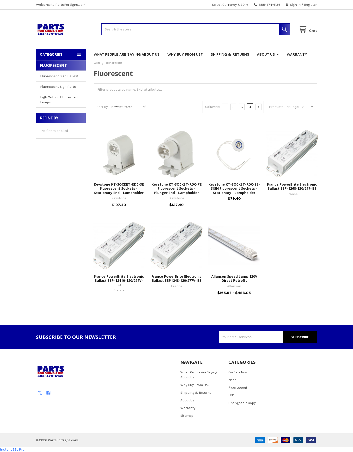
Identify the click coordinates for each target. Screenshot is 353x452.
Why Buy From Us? (185, 54)
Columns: (212, 107)
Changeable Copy (242, 403)
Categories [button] (51, 54)
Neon (232, 380)
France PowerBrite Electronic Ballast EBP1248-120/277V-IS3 (176, 278)
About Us (266, 54)
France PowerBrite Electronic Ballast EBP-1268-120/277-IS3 (292, 186)
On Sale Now (238, 372)
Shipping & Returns (230, 54)
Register (310, 5)
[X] (39, 392)
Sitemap (186, 416)
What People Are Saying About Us (127, 54)
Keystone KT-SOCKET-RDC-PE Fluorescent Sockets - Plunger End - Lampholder (177, 188)
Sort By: (103, 107)
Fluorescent (237, 388)
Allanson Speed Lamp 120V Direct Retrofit (234, 278)
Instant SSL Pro (12, 449)
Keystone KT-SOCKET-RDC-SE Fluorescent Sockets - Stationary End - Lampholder (119, 188)
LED (231, 395)
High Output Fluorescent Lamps (59, 99)
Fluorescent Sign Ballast (59, 76)
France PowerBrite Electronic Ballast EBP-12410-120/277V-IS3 (119, 280)
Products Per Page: (284, 107)
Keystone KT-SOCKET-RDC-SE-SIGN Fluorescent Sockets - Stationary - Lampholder (234, 188)
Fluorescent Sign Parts (58, 87)
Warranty (297, 54)
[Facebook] (48, 392)
